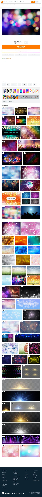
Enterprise (4, 476)
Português (34, 475)
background (14, 84)
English (33, 472)
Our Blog (26, 476)
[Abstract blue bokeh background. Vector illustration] (28, 303)
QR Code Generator (3, 487)
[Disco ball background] (30, 184)
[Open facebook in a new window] (12, 492)
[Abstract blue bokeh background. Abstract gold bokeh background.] (6, 358)
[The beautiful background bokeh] (34, 348)
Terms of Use (32, 492)
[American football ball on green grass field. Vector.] (23, 348)
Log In (37, 1)
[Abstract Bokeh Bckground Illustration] (11, 132)
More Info (4, 60)
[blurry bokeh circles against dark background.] (31, 314)
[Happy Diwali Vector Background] (9, 145)
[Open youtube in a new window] (23, 492)
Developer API (4, 479)
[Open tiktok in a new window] (19, 492)
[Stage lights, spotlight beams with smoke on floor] (11, 439)
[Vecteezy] (2, 2)
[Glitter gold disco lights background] (21, 110)
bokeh (4, 84)
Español (33, 473)
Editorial (21, 1)
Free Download (21, 47)
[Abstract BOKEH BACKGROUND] (8, 240)
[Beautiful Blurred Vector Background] (8, 110)
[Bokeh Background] (30, 228)
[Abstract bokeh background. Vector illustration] (30, 291)
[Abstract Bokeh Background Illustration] (33, 120)
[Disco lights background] (21, 120)
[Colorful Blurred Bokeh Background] (11, 211)
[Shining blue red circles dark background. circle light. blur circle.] (19, 358)
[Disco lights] (31, 157)
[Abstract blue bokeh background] (12, 314)
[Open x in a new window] (21, 492)
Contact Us (26, 473)
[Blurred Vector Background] (34, 110)
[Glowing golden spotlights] (34, 358)
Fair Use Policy (36, 493)
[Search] (36, 4)
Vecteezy (3, 473)
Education (3, 478)
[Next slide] (37, 84)
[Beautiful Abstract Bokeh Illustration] (11, 197)
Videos (15, 1)
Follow (26, 42)
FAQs (25, 472)
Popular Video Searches (15, 484)
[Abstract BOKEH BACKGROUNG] (23, 259)
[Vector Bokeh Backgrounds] (30, 197)
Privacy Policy (37, 492)
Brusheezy (4, 472)
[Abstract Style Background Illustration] (10, 450)
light (8, 84)
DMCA (14, 474)
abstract (24, 84)
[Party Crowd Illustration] (30, 211)
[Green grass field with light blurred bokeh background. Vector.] (6, 269)
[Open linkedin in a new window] (16, 492)
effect (35, 84)
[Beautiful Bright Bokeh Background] (10, 348)
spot (20, 84)
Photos (10, 1)
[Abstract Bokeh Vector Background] (8, 120)
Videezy (3, 475)
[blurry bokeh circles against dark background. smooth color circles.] (30, 326)
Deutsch (33, 476)
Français (34, 478)
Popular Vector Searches (16, 479)
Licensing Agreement (15, 473)
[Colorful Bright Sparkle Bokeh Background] (12, 157)
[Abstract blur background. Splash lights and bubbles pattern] (35, 259)
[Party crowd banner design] (29, 145)
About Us (26, 475)
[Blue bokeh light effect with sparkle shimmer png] (27, 337)
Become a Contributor (27, 479)
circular (30, 84)
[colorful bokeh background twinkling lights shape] (11, 370)
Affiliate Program (14, 477)
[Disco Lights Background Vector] (30, 132)
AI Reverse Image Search (4, 482)
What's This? (9, 58)
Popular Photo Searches (15, 482)
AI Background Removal (4, 485)
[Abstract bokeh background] (21, 240)
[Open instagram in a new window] (14, 492)
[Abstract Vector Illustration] (30, 171)
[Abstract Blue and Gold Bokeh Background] (10, 184)
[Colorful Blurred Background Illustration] (11, 171)
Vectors (5, 1)
